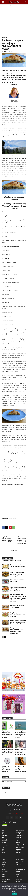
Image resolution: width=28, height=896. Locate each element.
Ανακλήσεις (4, 839)
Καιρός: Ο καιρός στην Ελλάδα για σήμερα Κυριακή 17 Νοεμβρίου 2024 (7, 539)
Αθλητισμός (4, 834)
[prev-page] (3, 637)
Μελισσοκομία (5, 871)
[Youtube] (20, 817)
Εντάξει (14, 893)
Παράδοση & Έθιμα (6, 879)
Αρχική (3, 5)
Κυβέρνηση (4, 869)
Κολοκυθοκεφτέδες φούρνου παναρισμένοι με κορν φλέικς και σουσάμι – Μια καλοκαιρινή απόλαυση (18, 598)
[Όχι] (26, 889)
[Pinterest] (10, 527)
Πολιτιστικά (18, 864)
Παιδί (3, 878)
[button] (2, 2)
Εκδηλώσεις (18, 837)
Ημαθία (17, 851)
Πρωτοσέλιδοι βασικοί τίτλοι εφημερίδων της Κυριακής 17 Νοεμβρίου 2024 (21, 540)
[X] (6, 527)
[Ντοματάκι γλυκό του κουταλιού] (5, 581)
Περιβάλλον (4, 881)
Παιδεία (3, 876)
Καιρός (3, 861)
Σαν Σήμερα (18, 866)
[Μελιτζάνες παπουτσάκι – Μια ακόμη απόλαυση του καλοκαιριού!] (5, 589)
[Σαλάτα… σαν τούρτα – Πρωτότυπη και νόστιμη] (5, 566)
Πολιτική (18, 862)
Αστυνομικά (4, 845)
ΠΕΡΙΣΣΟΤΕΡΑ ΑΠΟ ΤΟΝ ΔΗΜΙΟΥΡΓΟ (11, 561)
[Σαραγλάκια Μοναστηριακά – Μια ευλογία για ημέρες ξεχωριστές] (5, 629)
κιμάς (10, 518)
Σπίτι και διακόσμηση (20, 869)
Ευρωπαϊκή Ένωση (20, 847)
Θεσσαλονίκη (18, 852)
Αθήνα (3, 832)
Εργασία (17, 845)
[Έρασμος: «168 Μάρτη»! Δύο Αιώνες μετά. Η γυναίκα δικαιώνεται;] (7, 761)
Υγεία (17, 876)
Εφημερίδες (18, 849)
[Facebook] (3, 527)
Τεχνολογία (18, 873)
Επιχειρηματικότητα (20, 844)
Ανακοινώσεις (5, 840)
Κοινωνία (4, 864)
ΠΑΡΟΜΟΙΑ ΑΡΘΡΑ (7, 558)
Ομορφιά (3, 874)
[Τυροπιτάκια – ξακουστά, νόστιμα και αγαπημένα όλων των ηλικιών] (5, 622)
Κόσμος (3, 866)
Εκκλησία (18, 839)
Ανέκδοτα (4, 842)
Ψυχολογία (18, 881)
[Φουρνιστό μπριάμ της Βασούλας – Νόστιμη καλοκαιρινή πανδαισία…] (5, 574)
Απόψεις (3, 844)
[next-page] (5, 637)
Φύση (17, 878)
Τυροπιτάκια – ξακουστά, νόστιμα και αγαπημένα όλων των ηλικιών (18, 622)
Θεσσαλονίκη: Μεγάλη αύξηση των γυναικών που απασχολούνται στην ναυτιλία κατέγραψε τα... (20, 734)
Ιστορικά (4, 859)
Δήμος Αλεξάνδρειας (20, 830)
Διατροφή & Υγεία (19, 835)
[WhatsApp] (13, 527)
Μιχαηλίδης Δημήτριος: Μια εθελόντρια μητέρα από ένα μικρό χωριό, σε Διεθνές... (7, 734)
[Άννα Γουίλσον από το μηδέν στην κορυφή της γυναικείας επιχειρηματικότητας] (21, 744)
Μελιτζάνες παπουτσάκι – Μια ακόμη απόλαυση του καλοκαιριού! (18, 589)
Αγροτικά (4, 830)
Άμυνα (3, 837)
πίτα (14, 518)
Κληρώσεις (4, 862)
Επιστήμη (18, 842)
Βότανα (3, 851)
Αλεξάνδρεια (4, 835)
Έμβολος (6, 51)
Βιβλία (3, 849)
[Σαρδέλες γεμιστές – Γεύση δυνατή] (5, 607)
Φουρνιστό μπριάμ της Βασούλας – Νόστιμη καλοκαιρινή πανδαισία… (18, 574)
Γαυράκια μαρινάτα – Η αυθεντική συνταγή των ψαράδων (17, 614)
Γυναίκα (3, 852)
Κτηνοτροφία (4, 867)
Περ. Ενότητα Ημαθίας (20, 861)
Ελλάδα (17, 840)
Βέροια (3, 847)
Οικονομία (4, 873)
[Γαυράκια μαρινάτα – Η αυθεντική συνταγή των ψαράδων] (5, 614)
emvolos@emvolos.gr (17, 813)
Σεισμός (17, 867)
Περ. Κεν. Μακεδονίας (20, 859)
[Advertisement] (14, 21)
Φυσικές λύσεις (19, 879)
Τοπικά (17, 874)
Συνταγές (9, 5)
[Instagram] (11, 817)
